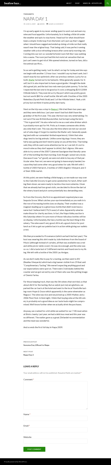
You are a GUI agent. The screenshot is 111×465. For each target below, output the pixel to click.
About (69, 3)
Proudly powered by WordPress (15, 462)
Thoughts (28, 14)
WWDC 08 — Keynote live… (93, 3)
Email (26, 425)
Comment (28, 379)
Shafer (32, 80)
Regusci (54, 109)
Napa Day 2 (28, 353)
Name (26, 414)
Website (27, 437)
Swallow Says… (12, 3)
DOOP (77, 3)
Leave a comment (56, 24)
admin (42, 24)
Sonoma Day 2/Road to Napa (36, 343)
